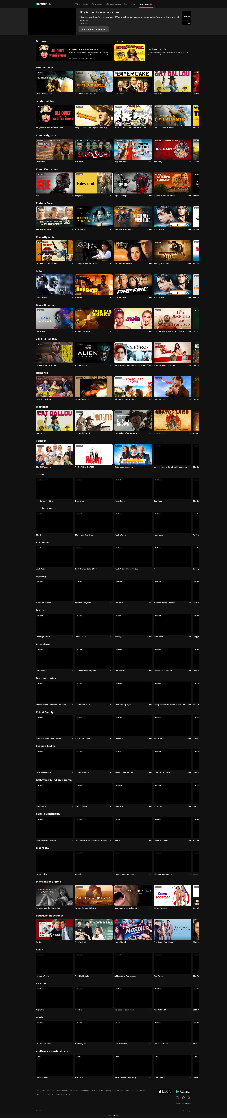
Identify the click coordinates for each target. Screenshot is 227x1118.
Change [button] (188, 1103)
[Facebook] (183, 1097)
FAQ (37, 1094)
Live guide (83, 4)
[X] (189, 1097)
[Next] (191, 80)
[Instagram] (177, 1097)
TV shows (132, 4)
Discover (99, 4)
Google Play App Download (183, 1092)
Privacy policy (105, 1090)
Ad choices (140, 1090)
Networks (148, 4)
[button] (94, 29)
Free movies (115, 4)
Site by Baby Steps (184, 1111)
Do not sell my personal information (57, 1094)
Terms (94, 1090)
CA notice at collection (123, 1090)
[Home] (43, 4)
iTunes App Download (165, 1092)
